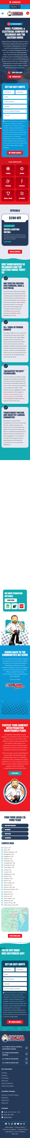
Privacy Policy (14, 145)
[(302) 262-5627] (9, 72)
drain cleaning (21, 300)
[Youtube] (18, 1124)
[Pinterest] (15, 1124)
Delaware (14, 7)
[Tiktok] (12, 1124)
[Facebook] (6, 1124)
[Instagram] (24, 1124)
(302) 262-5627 (17, 72)
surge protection (15, 311)
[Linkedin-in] (21, 1124)
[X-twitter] (9, 1124)
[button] (2, 13)
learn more (7, 242)
